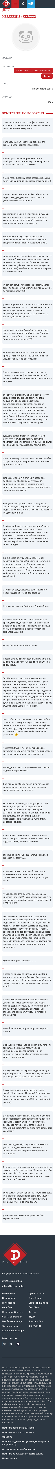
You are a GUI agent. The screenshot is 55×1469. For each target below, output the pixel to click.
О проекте (7, 1437)
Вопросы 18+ (36, 1321)
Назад (6, 10)
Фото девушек (10, 1326)
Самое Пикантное (41, 70)
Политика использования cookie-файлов (22, 1454)
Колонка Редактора (13, 1330)
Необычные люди (12, 1321)
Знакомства (8, 1298)
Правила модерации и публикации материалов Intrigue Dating (26, 1443)
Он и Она (7, 1307)
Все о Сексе (35, 1298)
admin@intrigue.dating (13, 1286)
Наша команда (9, 1458)
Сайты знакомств (12, 1316)
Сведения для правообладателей (18, 1449)
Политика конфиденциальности (18, 1428)
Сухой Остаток (36, 1293)
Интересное (22, 70)
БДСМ (32, 1316)
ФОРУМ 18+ (35, 1326)
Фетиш (47, 76)
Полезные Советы (12, 1312)
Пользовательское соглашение (18, 1432)
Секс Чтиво (35, 1307)
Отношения (8, 1293)
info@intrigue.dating (12, 1281)
